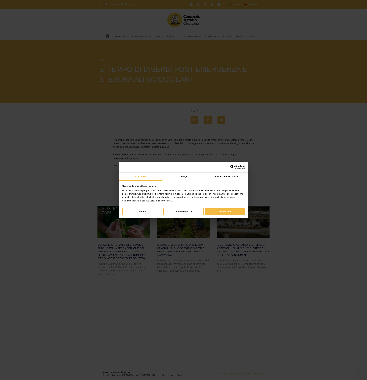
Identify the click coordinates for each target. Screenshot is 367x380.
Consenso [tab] (140, 176)
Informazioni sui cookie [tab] (226, 176)
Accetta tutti (225, 211)
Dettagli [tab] (184, 176)
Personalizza (181, 211)
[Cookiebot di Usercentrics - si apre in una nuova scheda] (232, 167)
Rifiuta (142, 211)
